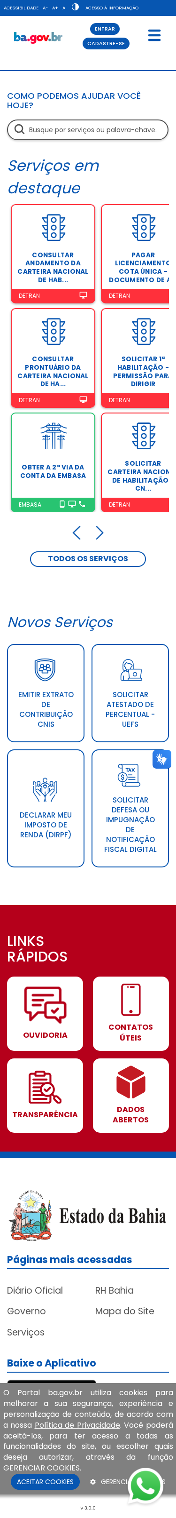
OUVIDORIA (45, 1035)
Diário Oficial (35, 1290)
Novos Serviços (60, 622)
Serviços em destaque (53, 177)
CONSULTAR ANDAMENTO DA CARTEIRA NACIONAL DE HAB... (52, 268)
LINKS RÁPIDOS (37, 950)
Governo (26, 1311)
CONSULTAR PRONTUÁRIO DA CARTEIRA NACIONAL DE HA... (52, 372)
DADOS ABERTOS (131, 1115)
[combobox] (87, 129)
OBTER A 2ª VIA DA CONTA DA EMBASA (53, 471)
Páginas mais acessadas (69, 1259)
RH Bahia (114, 1290)
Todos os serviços (88, 558)
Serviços (26, 1332)
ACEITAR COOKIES (45, 1481)
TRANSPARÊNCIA (45, 1115)
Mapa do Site (124, 1311)
